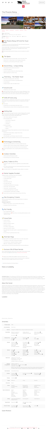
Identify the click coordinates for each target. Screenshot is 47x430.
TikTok (36, 428)
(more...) (7, 37)
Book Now (42, 2)
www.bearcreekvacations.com (14, 428)
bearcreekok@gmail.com (32, 427)
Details (7, 30)
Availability (12, 30)
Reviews (3, 31)
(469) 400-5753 (24, 427)
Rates (25, 30)
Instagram (30, 428)
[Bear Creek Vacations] (23, 2)
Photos (3, 30)
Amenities (21, 30)
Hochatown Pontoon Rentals (22, 252)
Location (17, 30)
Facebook (24, 428)
